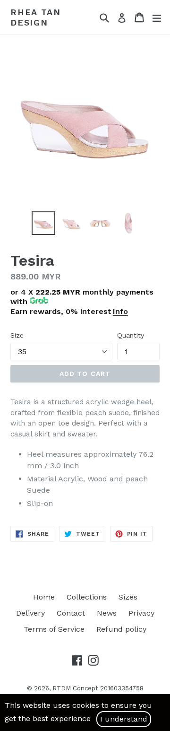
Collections (87, 596)
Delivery (30, 613)
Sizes (128, 596)
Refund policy (121, 629)
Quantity (130, 335)
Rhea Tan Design (35, 17)
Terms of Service (54, 629)
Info (120, 311)
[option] (43, 223)
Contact (71, 613)
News (107, 613)
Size (17, 335)
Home (44, 596)
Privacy (141, 613)
